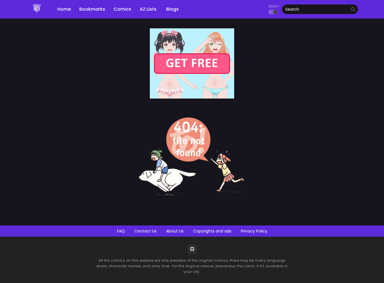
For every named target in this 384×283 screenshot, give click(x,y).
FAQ (121, 231)
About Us (175, 231)
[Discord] (192, 249)
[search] (353, 9)
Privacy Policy (254, 231)
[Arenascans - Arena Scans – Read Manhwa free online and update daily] (37, 14)
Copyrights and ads (212, 231)
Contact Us (145, 231)
